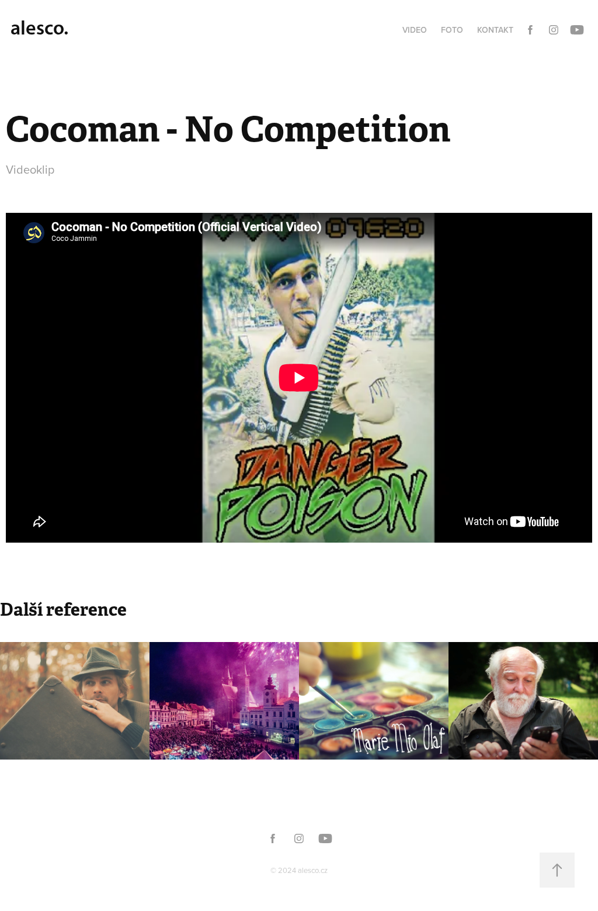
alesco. (39, 27)
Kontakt (495, 30)
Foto (452, 30)
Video (414, 30)
